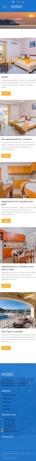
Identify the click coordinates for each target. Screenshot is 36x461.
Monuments (6, 405)
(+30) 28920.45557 (9, 428)
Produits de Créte (8, 398)
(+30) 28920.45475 (9, 424)
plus (6, 93)
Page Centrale (14, 23)
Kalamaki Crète (7, 402)
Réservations (6, 409)
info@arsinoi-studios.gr (10, 431)
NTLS (15, 458)
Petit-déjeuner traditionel (9, 395)
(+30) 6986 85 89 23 (10, 426)
